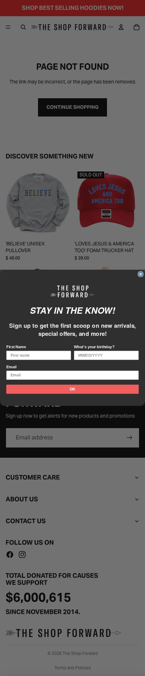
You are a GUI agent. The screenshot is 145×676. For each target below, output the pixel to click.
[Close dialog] (140, 274)
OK (72, 389)
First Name (16, 347)
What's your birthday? (94, 347)
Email (11, 367)
